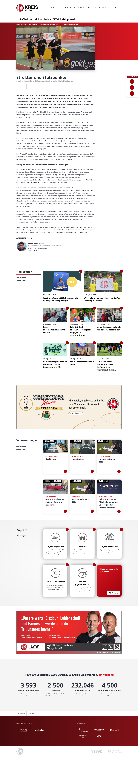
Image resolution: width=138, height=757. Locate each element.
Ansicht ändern (21, 281)
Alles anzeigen (21, 278)
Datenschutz (31, 713)
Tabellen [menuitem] (117, 8)
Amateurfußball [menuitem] (50, 8)
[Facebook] (18, 86)
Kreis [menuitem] (39, 8)
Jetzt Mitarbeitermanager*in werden (54, 330)
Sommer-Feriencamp (55, 581)
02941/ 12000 (32, 250)
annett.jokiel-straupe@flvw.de (37, 248)
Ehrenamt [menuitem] (92, 8)
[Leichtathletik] (132, 87)
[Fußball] (132, 81)
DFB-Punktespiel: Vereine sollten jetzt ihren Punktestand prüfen (55, 364)
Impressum (21, 713)
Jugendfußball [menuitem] (65, 8)
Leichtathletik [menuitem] (79, 8)
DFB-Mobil (82, 546)
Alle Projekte (113, 593)
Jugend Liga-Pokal (55, 546)
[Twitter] (23, 86)
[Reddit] (29, 86)
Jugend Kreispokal (109, 546)
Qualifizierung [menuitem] (104, 8)
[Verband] (132, 93)
